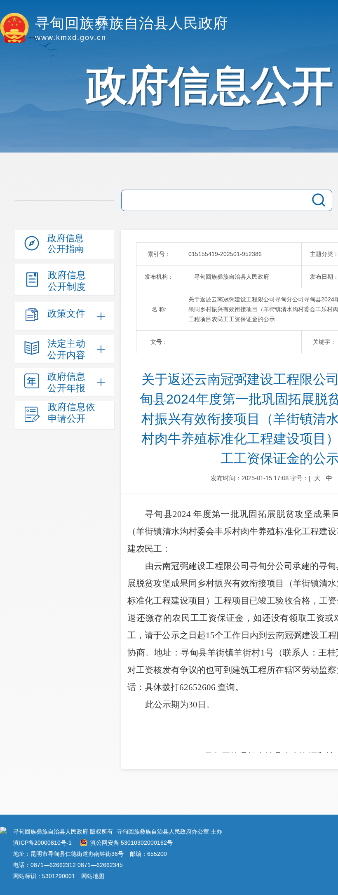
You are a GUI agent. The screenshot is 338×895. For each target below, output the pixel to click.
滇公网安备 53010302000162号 (131, 842)
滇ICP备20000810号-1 (42, 842)
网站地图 (92, 876)
